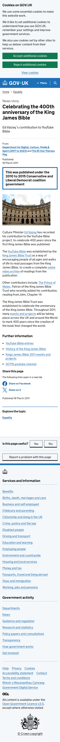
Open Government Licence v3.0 (23, 704)
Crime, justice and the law (19, 523)
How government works (17, 646)
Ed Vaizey (30, 232)
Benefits (7, 491)
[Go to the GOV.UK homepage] (15, 83)
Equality (17, 91)
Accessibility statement (17, 673)
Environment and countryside (21, 555)
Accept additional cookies (30, 56)
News (6, 614)
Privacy (16, 668)
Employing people (14, 549)
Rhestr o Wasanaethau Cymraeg (23, 682)
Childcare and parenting (18, 510)
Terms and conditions (16, 678)
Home (5, 91)
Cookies (29, 668)
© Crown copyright (30, 733)
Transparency (11, 640)
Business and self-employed (20, 504)
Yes (38, 444)
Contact (41, 673)
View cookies (30, 72)
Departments (11, 608)
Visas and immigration (16, 581)
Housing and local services (19, 562)
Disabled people (13, 530)
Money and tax (12, 568)
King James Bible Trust (17, 255)
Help (5, 668)
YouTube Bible (17, 251)
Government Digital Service (20, 687)
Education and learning (17, 542)
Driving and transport (16, 536)
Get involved (10, 653)
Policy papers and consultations (23, 634)
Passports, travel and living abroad (25, 574)
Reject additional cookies (30, 64)
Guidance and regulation (18, 621)
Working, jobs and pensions (20, 587)
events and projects (23, 314)
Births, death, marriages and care (24, 498)
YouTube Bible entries (20, 343)
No (53, 444)
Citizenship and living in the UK (22, 517)
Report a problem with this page (30, 457)
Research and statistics (17, 627)
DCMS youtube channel (21, 364)
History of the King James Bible (26, 349)
